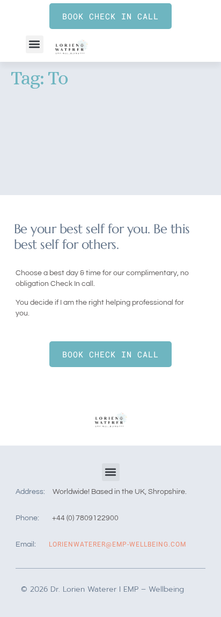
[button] (34, 44)
